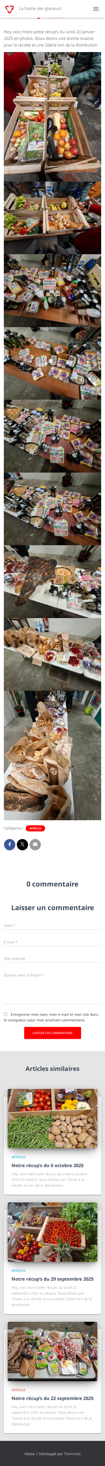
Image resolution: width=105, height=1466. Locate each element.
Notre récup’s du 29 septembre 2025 (52, 1279)
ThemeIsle (72, 1453)
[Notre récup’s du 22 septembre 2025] (52, 1351)
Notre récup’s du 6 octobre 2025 (47, 1165)
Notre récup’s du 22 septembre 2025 (52, 1398)
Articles (35, 828)
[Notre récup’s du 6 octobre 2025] (52, 1118)
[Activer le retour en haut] (94, 1455)
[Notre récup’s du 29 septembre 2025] (52, 1231)
